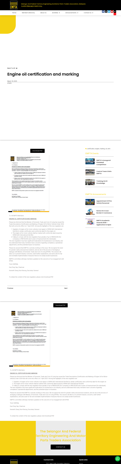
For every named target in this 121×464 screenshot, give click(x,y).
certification (91, 149)
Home (14, 13)
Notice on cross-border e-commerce (104, 212)
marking (102, 149)
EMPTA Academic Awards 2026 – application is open (103, 222)
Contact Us (87, 13)
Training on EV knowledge (102, 182)
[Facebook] (103, 11)
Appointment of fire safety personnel (104, 202)
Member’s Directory (28, 13)
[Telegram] (109, 11)
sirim (108, 149)
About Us (43, 13)
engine (97, 149)
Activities (55, 13)
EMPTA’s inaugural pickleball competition (103, 162)
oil (106, 149)
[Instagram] (106, 11)
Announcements (70, 13)
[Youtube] (112, 11)
